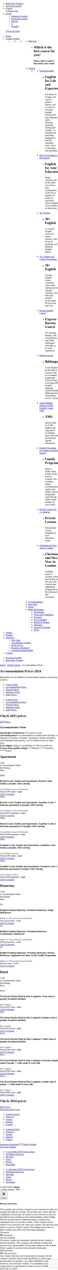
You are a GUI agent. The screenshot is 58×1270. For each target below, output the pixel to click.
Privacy (9, 1162)
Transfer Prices (12, 689)
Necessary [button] (4, 1232)
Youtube (15, 26)
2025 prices (5, 1107)
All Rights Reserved (15, 1154)
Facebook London (19, 19)
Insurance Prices (13, 692)
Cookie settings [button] (7, 1189)
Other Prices (11, 695)
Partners (9, 1122)
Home (2, 665)
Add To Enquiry (7, 794)
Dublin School (13, 665)
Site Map (10, 1157)
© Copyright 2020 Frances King (20, 1152)
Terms (8, 1159)
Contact (9, 1124)
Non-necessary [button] (6, 1250)
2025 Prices (5, 722)
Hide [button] (18, 1189)
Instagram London (19, 16)
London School (12, 1114)
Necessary (8, 1235)
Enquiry (19, 3)
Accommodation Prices (16, 687)
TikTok (14, 21)
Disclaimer (10, 1164)
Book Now (11, 3)
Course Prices (12, 684)
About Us (10, 1117)
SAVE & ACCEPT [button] (8, 1268)
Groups (9, 1119)
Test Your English (13, 6)
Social (8, 13)
